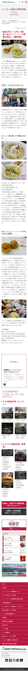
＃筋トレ (5, 464)
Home (3, 20)
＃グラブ (18, 487)
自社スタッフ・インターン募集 (8, 636)
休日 (4, 419)
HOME (3, 584)
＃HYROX (5, 469)
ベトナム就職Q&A (6, 632)
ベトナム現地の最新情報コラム (12, 20)
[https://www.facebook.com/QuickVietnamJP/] (5, 384)
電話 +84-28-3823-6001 (6, 655)
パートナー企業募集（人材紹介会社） (10, 640)
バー (4, 437)
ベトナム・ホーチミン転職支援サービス (10, 591)
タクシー (18, 480)
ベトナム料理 (6, 394)
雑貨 (17, 437)
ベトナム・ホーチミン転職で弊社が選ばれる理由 (12, 598)
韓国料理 (5, 493)
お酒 (4, 435)
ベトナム (5, 491)
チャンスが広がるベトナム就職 (8, 595)
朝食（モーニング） (7, 396)
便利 (22, 437)
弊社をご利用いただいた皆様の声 (9, 610)
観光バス (18, 467)
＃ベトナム (5, 457)
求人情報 (4, 587)
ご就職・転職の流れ (6, 602)
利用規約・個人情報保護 (7, 621)
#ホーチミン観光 (20, 464)
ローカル (22, 394)
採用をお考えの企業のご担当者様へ (9, 643)
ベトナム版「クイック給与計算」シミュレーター (12, 606)
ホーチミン (5, 489)
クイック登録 (5, 628)
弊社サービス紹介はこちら (13, 512)
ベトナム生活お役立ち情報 (10, 391)
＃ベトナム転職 (19, 485)
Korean (4, 496)
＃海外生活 (5, 462)
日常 (17, 419)
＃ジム (4, 459)
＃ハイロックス (6, 466)
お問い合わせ (5, 625)
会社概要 (4, 617)
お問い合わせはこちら (13, 504)
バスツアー (18, 469)
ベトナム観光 (19, 462)
